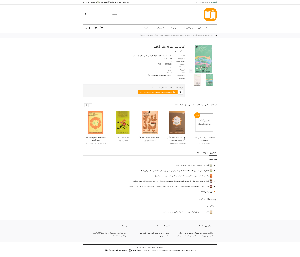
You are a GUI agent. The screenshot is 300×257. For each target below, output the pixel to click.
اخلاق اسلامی (213, 159)
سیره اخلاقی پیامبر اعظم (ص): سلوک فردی (204, 139)
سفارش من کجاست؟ (115, 2)
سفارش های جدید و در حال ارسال (191, 233)
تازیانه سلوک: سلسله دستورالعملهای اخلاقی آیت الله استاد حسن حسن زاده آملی (182, 186)
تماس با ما (86, 2)
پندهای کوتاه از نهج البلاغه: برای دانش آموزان (95, 139)
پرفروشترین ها (188, 28)
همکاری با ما (146, 28)
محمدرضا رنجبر (180, 50)
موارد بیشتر (209, 191)
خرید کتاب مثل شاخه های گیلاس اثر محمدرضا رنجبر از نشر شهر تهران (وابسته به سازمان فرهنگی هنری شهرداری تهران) (177, 35)
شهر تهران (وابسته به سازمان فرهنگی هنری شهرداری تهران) (152, 55)
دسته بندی (176, 28)
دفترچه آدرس (164, 235)
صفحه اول (160, 247)
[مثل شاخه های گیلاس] (191, 71)
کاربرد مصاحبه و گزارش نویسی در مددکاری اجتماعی (191, 212)
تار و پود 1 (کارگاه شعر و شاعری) (150, 137)
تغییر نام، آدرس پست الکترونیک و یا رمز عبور (154, 233)
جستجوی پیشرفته (160, 28)
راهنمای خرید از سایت (118, 235)
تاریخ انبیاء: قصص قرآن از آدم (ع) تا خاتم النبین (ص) (177, 139)
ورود (86, 28)
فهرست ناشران (202, 28)
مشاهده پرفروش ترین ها (157, 75)
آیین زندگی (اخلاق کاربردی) (200, 165)
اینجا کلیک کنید (99, 233)
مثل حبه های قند (123, 137)
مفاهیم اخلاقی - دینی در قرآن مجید (197, 176)
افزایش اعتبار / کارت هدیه (99, 2)
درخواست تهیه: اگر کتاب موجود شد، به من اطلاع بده (156, 92)
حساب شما (126, 2)
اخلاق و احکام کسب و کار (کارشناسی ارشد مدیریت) (191, 181)
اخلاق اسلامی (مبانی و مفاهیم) (198, 170)
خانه (213, 28)
